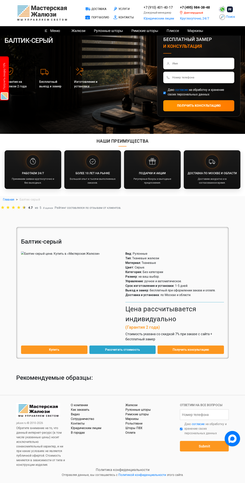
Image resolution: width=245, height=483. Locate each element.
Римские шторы (144, 30)
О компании (79, 405)
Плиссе (173, 30)
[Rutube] (230, 9)
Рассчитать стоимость (122, 349)
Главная (8, 199)
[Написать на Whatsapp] (222, 9)
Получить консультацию (191, 349)
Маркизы (195, 30)
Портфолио (100, 17)
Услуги (124, 9)
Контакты (126, 17)
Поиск (230, 17)
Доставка (98, 9)
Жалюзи (78, 30)
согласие (181, 90)
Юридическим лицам (159, 18)
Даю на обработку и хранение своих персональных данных (196, 92)
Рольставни (133, 423)
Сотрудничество (82, 419)
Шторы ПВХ (133, 428)
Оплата (130, 432)
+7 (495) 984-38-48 (195, 7)
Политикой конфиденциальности (142, 475)
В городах (78, 432)
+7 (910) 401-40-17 (158, 7)
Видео (75, 414)
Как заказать (80, 409)
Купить (54, 349)
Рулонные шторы (108, 30)
